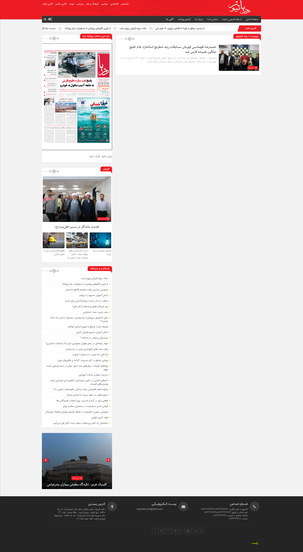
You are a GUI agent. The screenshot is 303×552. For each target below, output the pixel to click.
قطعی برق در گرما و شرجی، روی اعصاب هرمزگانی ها (82, 400)
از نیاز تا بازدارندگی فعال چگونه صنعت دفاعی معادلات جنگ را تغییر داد (77, 254)
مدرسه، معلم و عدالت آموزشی (93, 375)
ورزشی (80, 4)
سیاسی (104, 4)
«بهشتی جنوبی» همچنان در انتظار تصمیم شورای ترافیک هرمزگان (76, 412)
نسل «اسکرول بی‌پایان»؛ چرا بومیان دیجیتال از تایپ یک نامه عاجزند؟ (79, 319)
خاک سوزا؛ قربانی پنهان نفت (183, 28)
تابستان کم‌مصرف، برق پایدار (50, 28)
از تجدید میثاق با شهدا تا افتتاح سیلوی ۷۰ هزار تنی (230, 28)
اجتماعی (125, 4)
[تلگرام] (175, 531)
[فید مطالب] (201, 531)
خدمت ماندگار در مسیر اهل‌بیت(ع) (89, 28)
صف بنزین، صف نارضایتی (95, 312)
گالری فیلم (48, 4)
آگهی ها (170, 19)
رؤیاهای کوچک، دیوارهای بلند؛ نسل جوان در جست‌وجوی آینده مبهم (77, 367)
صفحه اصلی (252, 19)
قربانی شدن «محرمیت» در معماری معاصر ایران (85, 406)
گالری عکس (60, 4)
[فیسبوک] (155, 531)
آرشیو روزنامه (184, 19)
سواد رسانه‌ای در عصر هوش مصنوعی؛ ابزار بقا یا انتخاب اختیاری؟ (77, 343)
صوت (71, 4)
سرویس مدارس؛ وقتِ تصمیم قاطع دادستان (86, 290)
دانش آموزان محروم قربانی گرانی (92, 332)
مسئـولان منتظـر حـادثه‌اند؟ (94, 338)
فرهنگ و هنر (92, 4)
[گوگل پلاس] (181, 531)
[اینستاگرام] (168, 531)
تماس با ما (212, 19)
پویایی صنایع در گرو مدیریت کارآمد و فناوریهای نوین (83, 360)
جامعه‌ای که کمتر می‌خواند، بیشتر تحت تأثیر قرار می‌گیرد (80, 423)
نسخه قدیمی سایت (231, 19)
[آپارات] (188, 531)
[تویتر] (161, 531)
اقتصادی (114, 4)
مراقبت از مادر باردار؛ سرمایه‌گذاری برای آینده (86, 301)
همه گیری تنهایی (99, 417)
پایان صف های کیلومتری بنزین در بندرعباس (87, 349)
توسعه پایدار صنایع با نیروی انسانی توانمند (87, 327)
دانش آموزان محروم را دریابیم (93, 295)
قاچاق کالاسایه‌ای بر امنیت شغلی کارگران (54, 252)
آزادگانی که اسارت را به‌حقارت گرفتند (90, 355)
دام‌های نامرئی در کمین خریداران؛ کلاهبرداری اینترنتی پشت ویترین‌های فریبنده (79, 382)
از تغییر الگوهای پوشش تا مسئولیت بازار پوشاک (138, 28)
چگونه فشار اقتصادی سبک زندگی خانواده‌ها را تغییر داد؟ (80, 389)
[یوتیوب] (195, 531)
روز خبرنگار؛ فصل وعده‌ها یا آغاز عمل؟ (90, 306)
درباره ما (199, 19)
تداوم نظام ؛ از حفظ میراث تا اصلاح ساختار (87, 395)
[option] (77, 461)
